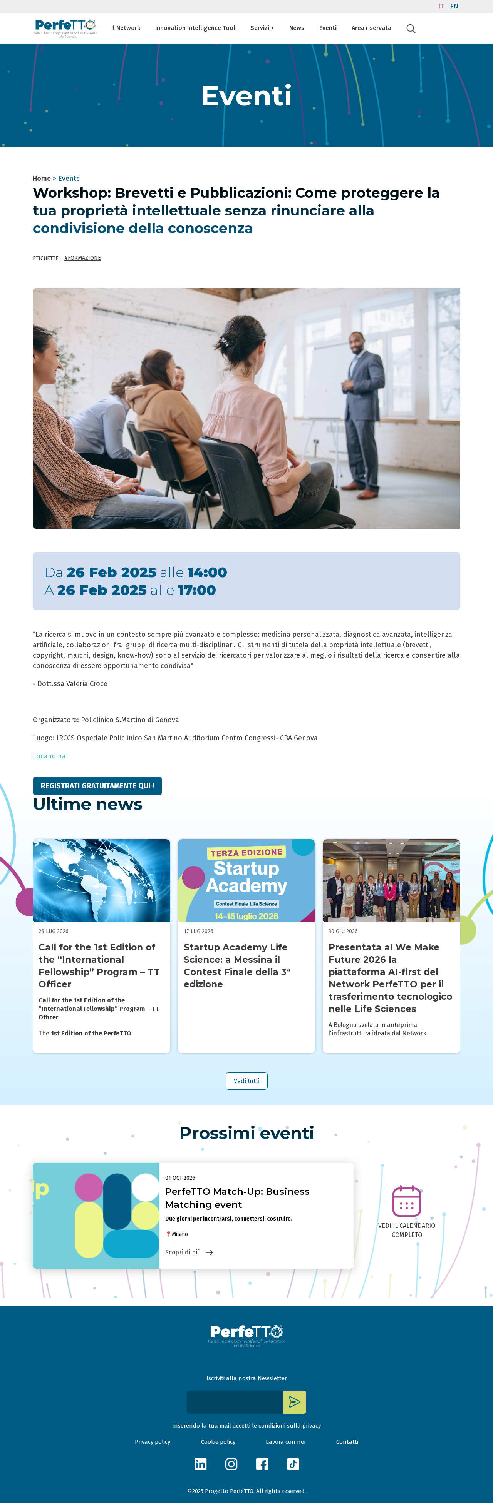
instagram (231, 1463)
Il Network (125, 28)
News (296, 28)
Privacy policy (152, 1441)
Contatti (347, 1441)
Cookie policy (218, 1441)
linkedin (200, 1463)
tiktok (292, 1463)
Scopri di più (183, 1252)
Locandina (50, 756)
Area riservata (371, 28)
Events (69, 178)
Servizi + (262, 28)
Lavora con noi (285, 1441)
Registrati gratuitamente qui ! (97, 786)
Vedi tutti (247, 1081)
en (454, 6)
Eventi (328, 28)
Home (42, 178)
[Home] (65, 28)
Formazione (84, 258)
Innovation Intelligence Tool (195, 28)
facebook (261, 1463)
